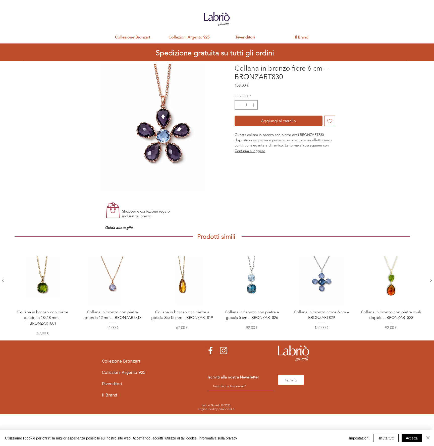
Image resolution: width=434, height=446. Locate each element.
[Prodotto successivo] (431, 280)
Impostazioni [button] (359, 437)
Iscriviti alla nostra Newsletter (233, 377)
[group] (217, 296)
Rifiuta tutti (385, 437)
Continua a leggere (250, 150)
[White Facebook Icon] (210, 350)
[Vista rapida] (42, 280)
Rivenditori (112, 383)
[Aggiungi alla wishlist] (329, 121)
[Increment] (254, 105)
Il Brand (109, 395)
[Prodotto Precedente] (3, 280)
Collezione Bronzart (114, 361)
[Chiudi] (428, 438)
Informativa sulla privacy (218, 437)
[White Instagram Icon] (224, 350)
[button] (120, 227)
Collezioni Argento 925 (114, 372)
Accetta (412, 437)
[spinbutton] (246, 105)
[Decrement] (238, 105)
